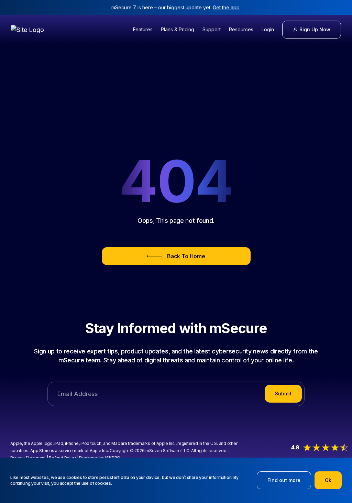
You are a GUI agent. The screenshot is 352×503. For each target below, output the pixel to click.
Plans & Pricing (177, 29)
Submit (283, 393)
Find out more (283, 480)
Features (143, 29)
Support (211, 29)
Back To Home (186, 256)
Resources (241, 29)
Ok (328, 480)
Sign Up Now (314, 29)
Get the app (226, 7)
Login (268, 29)
